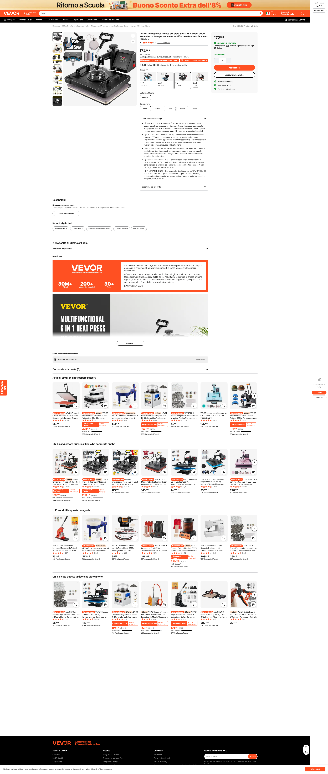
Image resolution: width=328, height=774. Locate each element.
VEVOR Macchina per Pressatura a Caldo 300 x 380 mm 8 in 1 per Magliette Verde (214, 415)
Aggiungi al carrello (234, 75)
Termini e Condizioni (162, 758)
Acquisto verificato (122, 229)
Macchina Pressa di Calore (119, 26)
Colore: (143, 104)
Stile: (142, 70)
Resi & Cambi (58, 758)
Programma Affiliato (111, 762)
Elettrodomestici (67, 26)
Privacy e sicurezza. (105, 769)
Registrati (319, 397)
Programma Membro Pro (112, 758)
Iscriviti (252, 756)
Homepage (56, 26)
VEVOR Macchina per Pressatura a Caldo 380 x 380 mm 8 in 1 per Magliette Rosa (243, 481)
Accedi (319, 392)
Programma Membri (111, 754)
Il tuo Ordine (57, 762)
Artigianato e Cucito (82, 26)
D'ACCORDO (315, 769)
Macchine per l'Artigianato (99, 26)
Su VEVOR (158, 754)
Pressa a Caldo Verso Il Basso (140, 26)
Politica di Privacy (160, 762)
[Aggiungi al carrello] (76, 405)
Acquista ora (234, 67)
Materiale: (144, 93)
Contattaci (56, 754)
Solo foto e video (139, 229)
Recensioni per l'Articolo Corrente (99, 229)
